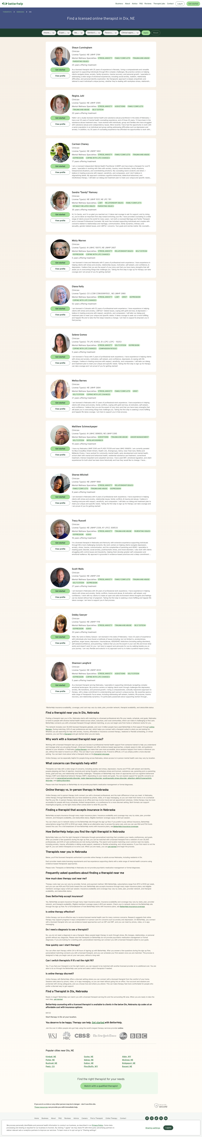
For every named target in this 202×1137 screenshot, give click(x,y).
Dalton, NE (89, 1063)
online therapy (81, 749)
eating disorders (63, 780)
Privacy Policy (97, 1125)
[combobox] (49, 32)
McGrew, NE (127, 1060)
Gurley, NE (88, 1056)
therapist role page (101, 754)
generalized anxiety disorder (68, 778)
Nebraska (20, 12)
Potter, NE (50, 1060)
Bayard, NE (127, 1066)
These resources (41, 1107)
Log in (180, 4)
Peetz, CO (50, 1066)
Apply (145, 33)
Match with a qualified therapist (101, 1086)
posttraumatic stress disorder (115, 778)
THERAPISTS (7, 12)
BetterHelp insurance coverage (125, 826)
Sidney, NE (89, 1060)
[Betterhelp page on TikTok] (156, 1120)
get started (112, 847)
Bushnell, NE (51, 1063)
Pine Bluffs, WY (91, 1066)
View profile (60, 76)
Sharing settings (152, 1128)
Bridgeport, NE (128, 1063)
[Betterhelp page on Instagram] (151, 1120)
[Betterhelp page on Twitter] (160, 1120)
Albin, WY (126, 1056)
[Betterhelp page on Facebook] (146, 1120)
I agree (168, 1128)
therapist (68, 734)
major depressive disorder (91, 778)
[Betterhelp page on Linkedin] (165, 1120)
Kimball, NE (51, 1056)
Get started (193, 4)
